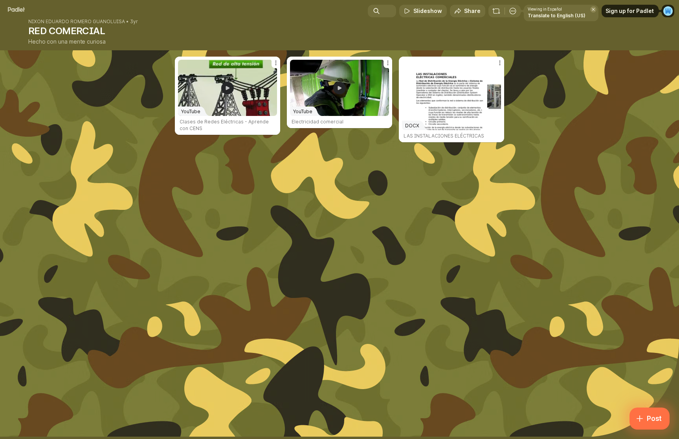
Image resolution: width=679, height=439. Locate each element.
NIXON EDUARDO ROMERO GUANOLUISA (76, 21)
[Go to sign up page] (668, 11)
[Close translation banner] (593, 9)
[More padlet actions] (513, 11)
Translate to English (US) (556, 15)
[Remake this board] (496, 11)
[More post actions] (276, 63)
